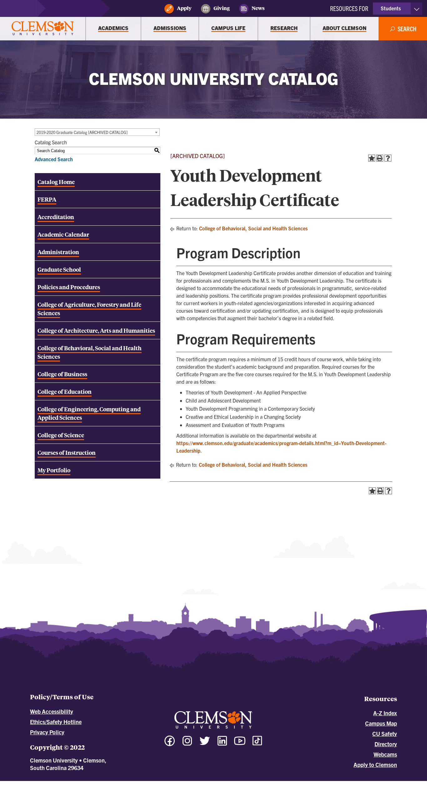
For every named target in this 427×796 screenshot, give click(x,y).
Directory (385, 743)
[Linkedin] (222, 743)
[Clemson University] (43, 28)
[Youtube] (240, 743)
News (258, 8)
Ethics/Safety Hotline (56, 721)
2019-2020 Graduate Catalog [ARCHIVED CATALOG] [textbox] (82, 132)
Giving (222, 8)
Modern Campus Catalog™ (270, 784)
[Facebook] (170, 743)
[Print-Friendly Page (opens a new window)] (379, 158)
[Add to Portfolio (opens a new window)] (371, 158)
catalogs (144, 784)
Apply (184, 8)
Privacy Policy (47, 732)
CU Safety (384, 733)
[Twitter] (205, 743)
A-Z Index (385, 712)
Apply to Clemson (375, 764)
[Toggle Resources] (416, 9)
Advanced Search (54, 159)
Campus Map (381, 723)
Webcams (385, 754)
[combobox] (97, 132)
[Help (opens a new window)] (387, 158)
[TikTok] (257, 740)
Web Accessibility (51, 711)
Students (391, 8)
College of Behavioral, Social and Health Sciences (253, 228)
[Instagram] (187, 743)
